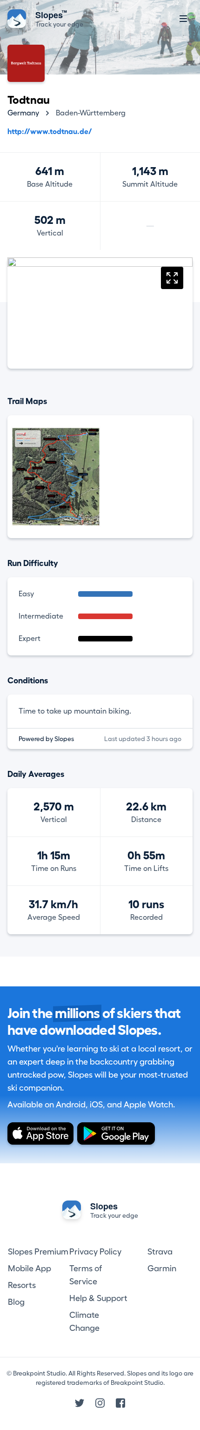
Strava (160, 1252)
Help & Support (98, 1298)
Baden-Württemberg (91, 113)
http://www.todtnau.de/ (49, 131)
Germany (23, 113)
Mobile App (29, 1268)
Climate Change (84, 1321)
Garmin (161, 1268)
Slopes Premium (38, 1252)
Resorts (22, 1285)
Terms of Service (85, 1275)
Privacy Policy (95, 1252)
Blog (16, 1302)
